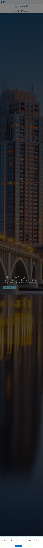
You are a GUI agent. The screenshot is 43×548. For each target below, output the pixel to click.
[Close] (41, 538)
